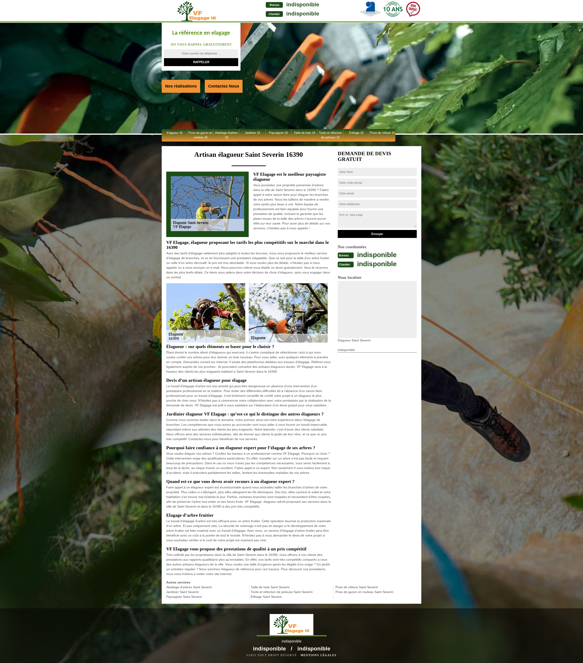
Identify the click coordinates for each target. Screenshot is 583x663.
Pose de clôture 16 (382, 132)
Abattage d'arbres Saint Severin (189, 587)
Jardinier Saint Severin (182, 592)
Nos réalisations (181, 86)
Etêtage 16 (356, 132)
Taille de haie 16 (304, 132)
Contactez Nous (223, 86)
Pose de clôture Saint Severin (356, 587)
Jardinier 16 (252, 132)
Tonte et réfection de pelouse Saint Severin (282, 592)
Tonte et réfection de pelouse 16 (330, 135)
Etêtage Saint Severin (266, 597)
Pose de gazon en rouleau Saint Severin (364, 592)
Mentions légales (319, 655)
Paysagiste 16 (278, 132)
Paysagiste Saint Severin (184, 597)
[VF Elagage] (197, 11)
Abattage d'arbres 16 (226, 135)
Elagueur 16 (174, 132)
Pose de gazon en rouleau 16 (200, 135)
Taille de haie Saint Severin (270, 587)
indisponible (302, 4)
